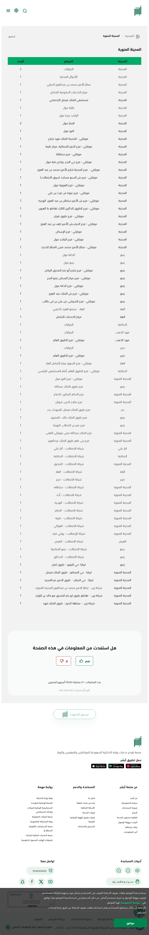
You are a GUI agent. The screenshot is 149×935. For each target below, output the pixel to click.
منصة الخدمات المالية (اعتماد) (39, 835)
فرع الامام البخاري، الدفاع (69, 394)
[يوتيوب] (50, 881)
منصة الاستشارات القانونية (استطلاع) (41, 828)
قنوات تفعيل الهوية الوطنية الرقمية (82, 819)
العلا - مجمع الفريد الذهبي (69, 308)
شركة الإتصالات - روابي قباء (68, 533)
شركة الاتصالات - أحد (68, 494)
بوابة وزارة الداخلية (44, 798)
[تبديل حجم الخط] (128, 870)
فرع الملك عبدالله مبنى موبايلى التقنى (69, 432)
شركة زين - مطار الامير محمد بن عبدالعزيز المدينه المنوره (69, 587)
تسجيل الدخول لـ (79, 714)
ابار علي (122, 448)
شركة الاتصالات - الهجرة (69, 502)
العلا (122, 308)
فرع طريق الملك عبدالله (69, 386)
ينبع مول (69, 262)
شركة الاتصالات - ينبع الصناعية (69, 548)
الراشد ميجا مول (68, 115)
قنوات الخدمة (88, 812)
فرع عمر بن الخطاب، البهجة (69, 425)
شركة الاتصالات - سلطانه (69, 487)
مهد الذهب (122, 332)
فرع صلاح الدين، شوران (68, 401)
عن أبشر (133, 798)
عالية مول (68, 107)
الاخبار (134, 812)
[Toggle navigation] (7, 10)
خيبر (122, 347)
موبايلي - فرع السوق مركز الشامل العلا (69, 363)
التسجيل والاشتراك (86, 826)
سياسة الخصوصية (129, 802)
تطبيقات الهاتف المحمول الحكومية (37, 840)
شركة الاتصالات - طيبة (68, 518)
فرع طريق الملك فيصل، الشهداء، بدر (68, 409)
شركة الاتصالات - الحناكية (69, 456)
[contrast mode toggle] (137, 870)
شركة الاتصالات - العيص (69, 541)
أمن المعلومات (130, 831)
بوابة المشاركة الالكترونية (41, 821)
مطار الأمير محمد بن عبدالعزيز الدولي (69, 84)
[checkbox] (84, 661)
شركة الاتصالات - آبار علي (69, 448)
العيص (122, 541)
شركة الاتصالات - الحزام (69, 510)
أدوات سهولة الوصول (127, 822)
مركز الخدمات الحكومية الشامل (68, 92)
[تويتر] (41, 881)
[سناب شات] (22, 881)
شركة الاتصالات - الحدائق (69, 556)
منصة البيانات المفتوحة (42, 816)
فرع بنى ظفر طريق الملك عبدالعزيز (68, 440)
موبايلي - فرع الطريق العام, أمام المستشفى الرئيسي (69, 370)
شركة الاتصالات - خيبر (68, 479)
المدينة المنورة (122, 378)
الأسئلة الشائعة (88, 807)
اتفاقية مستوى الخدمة (127, 817)
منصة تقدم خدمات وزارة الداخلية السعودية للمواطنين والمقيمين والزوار (99, 752)
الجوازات (69, 68)
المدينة (122, 68)
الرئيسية (129, 35)
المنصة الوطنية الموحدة (42, 802)
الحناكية (122, 324)
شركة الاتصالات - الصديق (69, 463)
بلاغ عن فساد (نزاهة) (86, 802)
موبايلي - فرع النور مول (68, 378)
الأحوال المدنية (68, 76)
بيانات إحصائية (131, 827)
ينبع (122, 254)
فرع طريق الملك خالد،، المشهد (68, 417)
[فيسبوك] (31, 881)
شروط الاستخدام (129, 807)
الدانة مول (69, 254)
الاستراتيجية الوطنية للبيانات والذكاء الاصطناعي (40, 809)
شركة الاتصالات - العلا (68, 471)
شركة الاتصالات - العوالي (69, 525)
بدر (122, 409)
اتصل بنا (91, 798)
